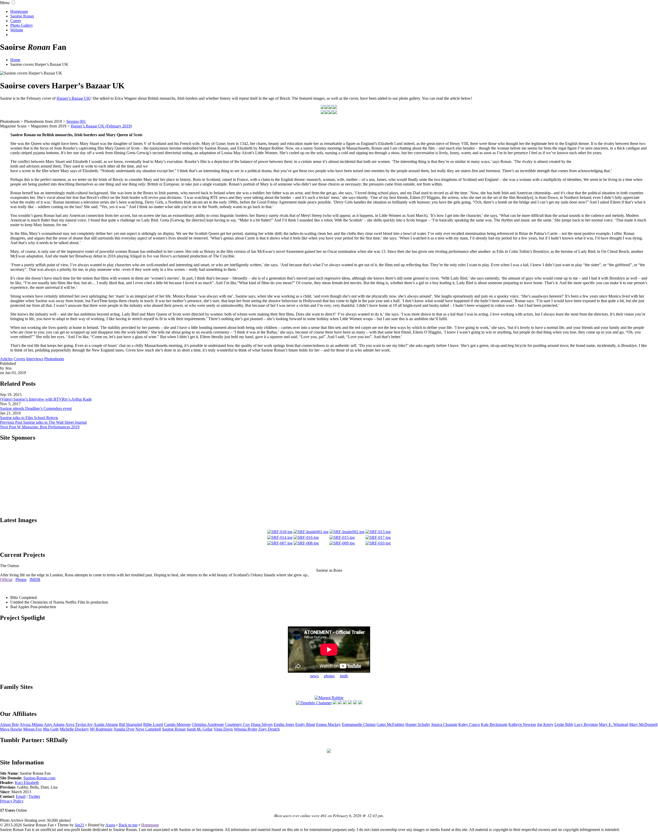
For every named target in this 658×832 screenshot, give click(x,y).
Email (20, 796)
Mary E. (613, 724)
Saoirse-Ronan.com (39, 778)
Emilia (284, 724)
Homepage (19, 11)
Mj (101, 729)
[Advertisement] (329, 478)
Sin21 (79, 825)
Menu (5, 3)
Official (6, 579)
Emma (328, 724)
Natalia (124, 729)
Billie (153, 724)
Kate (494, 724)
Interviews (34, 359)
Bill (130, 724)
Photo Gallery (21, 25)
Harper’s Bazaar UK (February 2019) (101, 126)
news (314, 676)
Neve (148, 729)
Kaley (469, 724)
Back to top (128, 825)
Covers (19, 359)
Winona (245, 729)
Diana (262, 724)
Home (15, 60)
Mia (51, 729)
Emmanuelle (359, 724)
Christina (208, 724)
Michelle (74, 729)
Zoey (269, 729)
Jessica (444, 724)
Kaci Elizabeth (27, 782)
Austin (106, 724)
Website (16, 30)
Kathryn (522, 724)
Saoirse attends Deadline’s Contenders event (36, 408)
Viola (223, 729)
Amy (54, 724)
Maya (11, 729)
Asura (110, 825)
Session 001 (76, 121)
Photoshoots (54, 359)
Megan (32, 729)
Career (15, 21)
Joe (545, 724)
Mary (643, 724)
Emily (305, 724)
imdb (344, 676)
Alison (9, 724)
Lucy (586, 724)
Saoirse (174, 729)
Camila (177, 724)
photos (329, 676)
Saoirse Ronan (22, 16)
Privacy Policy (12, 801)
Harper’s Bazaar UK (73, 98)
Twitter (34, 796)
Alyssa (31, 724)
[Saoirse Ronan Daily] (329, 751)
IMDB (35, 579)
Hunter (417, 724)
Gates (390, 724)
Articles (6, 359)
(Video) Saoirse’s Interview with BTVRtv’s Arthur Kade (46, 399)
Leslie (563, 724)
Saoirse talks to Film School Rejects (29, 417)
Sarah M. (200, 729)
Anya (79, 724)
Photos (20, 579)
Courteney (237, 724)
